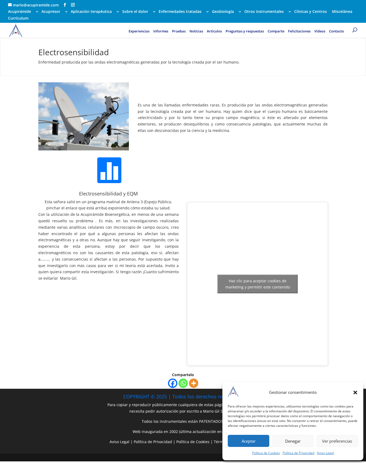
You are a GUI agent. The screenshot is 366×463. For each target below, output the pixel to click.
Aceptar (249, 441)
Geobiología (223, 12)
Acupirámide (19, 12)
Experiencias (139, 31)
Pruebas (179, 31)
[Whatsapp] (183, 383)
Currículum (18, 18)
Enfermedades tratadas (180, 12)
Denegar (293, 441)
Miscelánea (342, 12)
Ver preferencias (337, 441)
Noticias (196, 31)
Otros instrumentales (264, 12)
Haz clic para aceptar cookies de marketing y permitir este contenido (257, 284)
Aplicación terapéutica (91, 12)
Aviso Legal (325, 453)
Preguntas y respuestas (245, 31)
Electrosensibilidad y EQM (108, 193)
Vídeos (319, 31)
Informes (160, 31)
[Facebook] (172, 383)
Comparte (276, 31)
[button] (355, 392)
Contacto (336, 31)
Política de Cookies (266, 453)
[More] (193, 383)
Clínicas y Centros (310, 12)
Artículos (214, 31)
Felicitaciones (299, 31)
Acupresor (51, 12)
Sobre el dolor (135, 12)
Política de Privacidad (298, 453)
